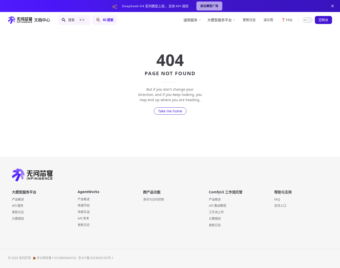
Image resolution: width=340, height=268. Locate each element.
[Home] (170, 175)
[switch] (307, 20)
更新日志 (18, 212)
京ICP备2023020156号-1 (95, 258)
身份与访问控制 (153, 199)
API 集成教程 (217, 206)
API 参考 (83, 218)
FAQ (277, 199)
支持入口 (280, 206)
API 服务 (17, 206)
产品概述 (18, 199)
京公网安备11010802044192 (56, 258)
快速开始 (84, 205)
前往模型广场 (209, 6)
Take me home (170, 111)
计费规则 (18, 219)
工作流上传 (216, 212)
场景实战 (84, 212)
